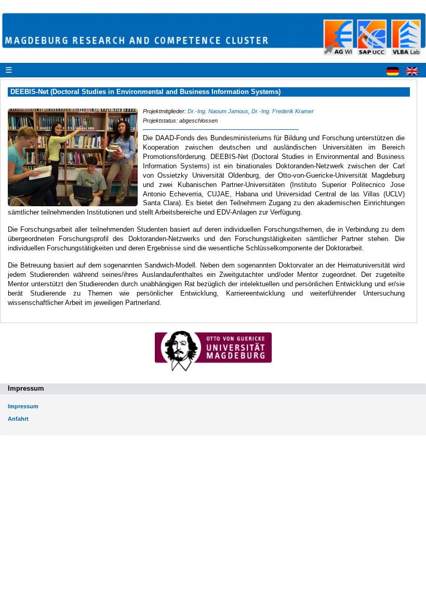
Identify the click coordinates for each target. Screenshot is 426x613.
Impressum (23, 406)
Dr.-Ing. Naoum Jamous (218, 111)
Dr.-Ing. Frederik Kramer (282, 111)
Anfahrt (18, 419)
